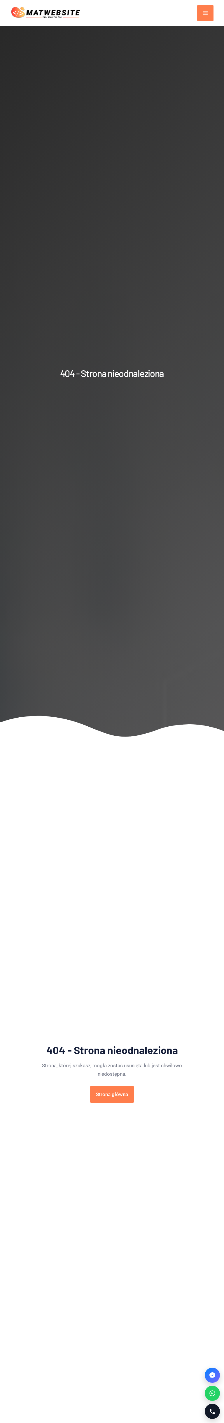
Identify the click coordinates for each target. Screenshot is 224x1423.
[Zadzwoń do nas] (212, 1411)
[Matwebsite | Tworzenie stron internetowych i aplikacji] (45, 13)
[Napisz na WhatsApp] (212, 1393)
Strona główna (112, 1094)
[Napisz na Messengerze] (212, 1375)
